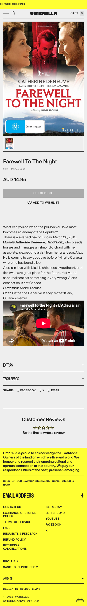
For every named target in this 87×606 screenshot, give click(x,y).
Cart (77, 13)
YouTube (53, 519)
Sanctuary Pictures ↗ (21, 567)
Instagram (54, 507)
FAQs (7, 528)
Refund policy (14, 540)
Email (55, 390)
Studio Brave (30, 588)
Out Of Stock (43, 193)
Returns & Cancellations (15, 547)
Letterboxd (55, 513)
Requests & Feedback (20, 534)
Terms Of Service (17, 522)
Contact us (12, 507)
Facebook (28, 390)
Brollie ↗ (11, 561)
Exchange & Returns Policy (19, 514)
